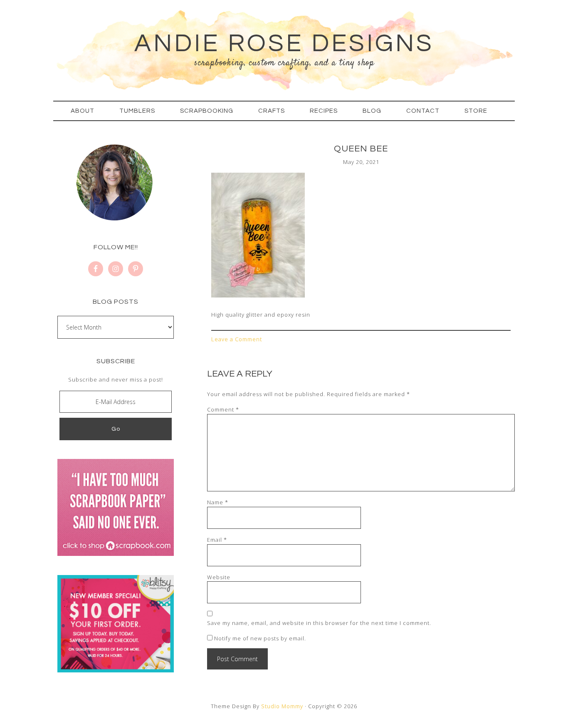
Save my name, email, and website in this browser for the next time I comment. (319, 623)
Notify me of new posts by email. (260, 638)
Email (217, 539)
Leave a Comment (236, 339)
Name (217, 502)
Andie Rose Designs (284, 44)
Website (218, 577)
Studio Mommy (282, 706)
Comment (223, 409)
